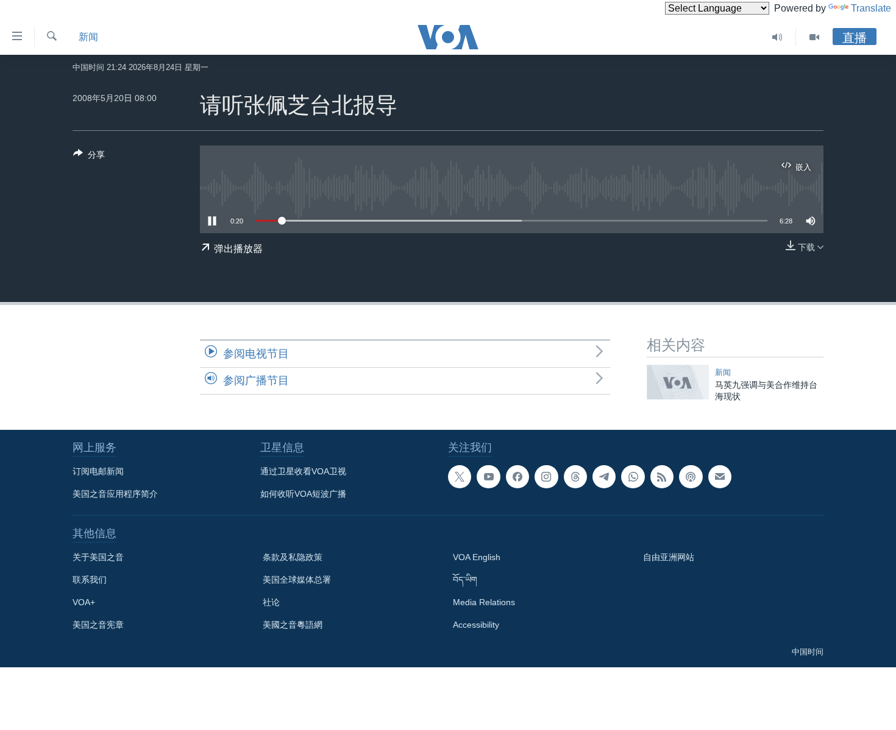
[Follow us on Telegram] (604, 476)
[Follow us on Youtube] (488, 476)
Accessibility (476, 625)
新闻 (88, 37)
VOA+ (84, 602)
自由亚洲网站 (668, 557)
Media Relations (484, 602)
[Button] (89, 157)
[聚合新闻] (662, 476)
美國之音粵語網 (292, 625)
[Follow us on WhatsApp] (632, 476)
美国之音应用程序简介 (115, 494)
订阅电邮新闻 (98, 471)
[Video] (814, 37)
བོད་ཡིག (465, 579)
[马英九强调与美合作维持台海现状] (678, 382)
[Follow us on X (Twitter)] (459, 476)
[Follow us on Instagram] (546, 476)
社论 (271, 602)
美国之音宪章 (98, 625)
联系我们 (90, 579)
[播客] (690, 476)
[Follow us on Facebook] (517, 476)
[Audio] (777, 37)
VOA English (476, 557)
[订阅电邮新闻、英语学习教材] (719, 476)
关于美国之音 (98, 557)
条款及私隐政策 (292, 557)
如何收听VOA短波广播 (303, 494)
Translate (871, 8)
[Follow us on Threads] (575, 476)
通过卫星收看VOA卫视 (303, 471)
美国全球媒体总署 (297, 579)
